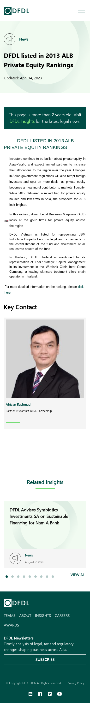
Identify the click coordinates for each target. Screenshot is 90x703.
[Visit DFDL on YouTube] (59, 694)
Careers (62, 615)
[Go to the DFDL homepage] (16, 11)
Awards (11, 624)
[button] (7, 576)
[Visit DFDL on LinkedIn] (30, 694)
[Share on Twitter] (26, 463)
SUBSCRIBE (45, 659)
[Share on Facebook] (16, 463)
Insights (43, 615)
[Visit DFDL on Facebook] (40, 694)
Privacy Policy (75, 683)
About (25, 615)
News (23, 38)
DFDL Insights (22, 121)
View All (78, 574)
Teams (9, 615)
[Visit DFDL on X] (50, 694)
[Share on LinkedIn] (7, 463)
